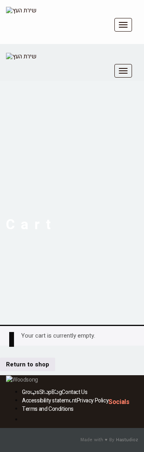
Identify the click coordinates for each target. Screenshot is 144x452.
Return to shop (27, 364)
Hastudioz (127, 439)
